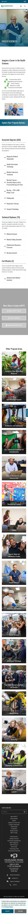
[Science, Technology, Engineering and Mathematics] (14, 756)
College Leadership (14, 824)
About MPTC (14, 816)
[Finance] (14, 520)
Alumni (14, 820)
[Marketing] (14, 729)
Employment (14, 827)
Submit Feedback (15, 881)
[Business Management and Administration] (14, 468)
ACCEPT (7, 911)
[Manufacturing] (14, 703)
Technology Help (14, 849)
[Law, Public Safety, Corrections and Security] (14, 677)
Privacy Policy (9, 907)
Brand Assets (14, 836)
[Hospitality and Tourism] (14, 599)
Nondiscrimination (15, 875)
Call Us (15, 884)
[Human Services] (14, 625)
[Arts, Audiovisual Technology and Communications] (14, 442)
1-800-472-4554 (14, 864)
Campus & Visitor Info (14, 822)
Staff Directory (14, 845)
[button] (21, 6)
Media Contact (14, 831)
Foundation (14, 829)
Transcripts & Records (14, 851)
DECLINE (20, 911)
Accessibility (14, 818)
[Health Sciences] (14, 573)
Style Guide (14, 847)
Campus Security (14, 838)
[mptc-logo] (7, 6)
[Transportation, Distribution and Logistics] (14, 782)
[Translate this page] (24, 2)
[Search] (24, 812)
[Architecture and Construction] (14, 416)
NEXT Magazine (14, 843)
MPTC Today (14, 833)
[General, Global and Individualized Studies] (14, 546)
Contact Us (15, 878)
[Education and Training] (14, 494)
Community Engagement (14, 841)
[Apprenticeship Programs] (14, 390)
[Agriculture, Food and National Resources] (14, 363)
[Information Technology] (14, 651)
